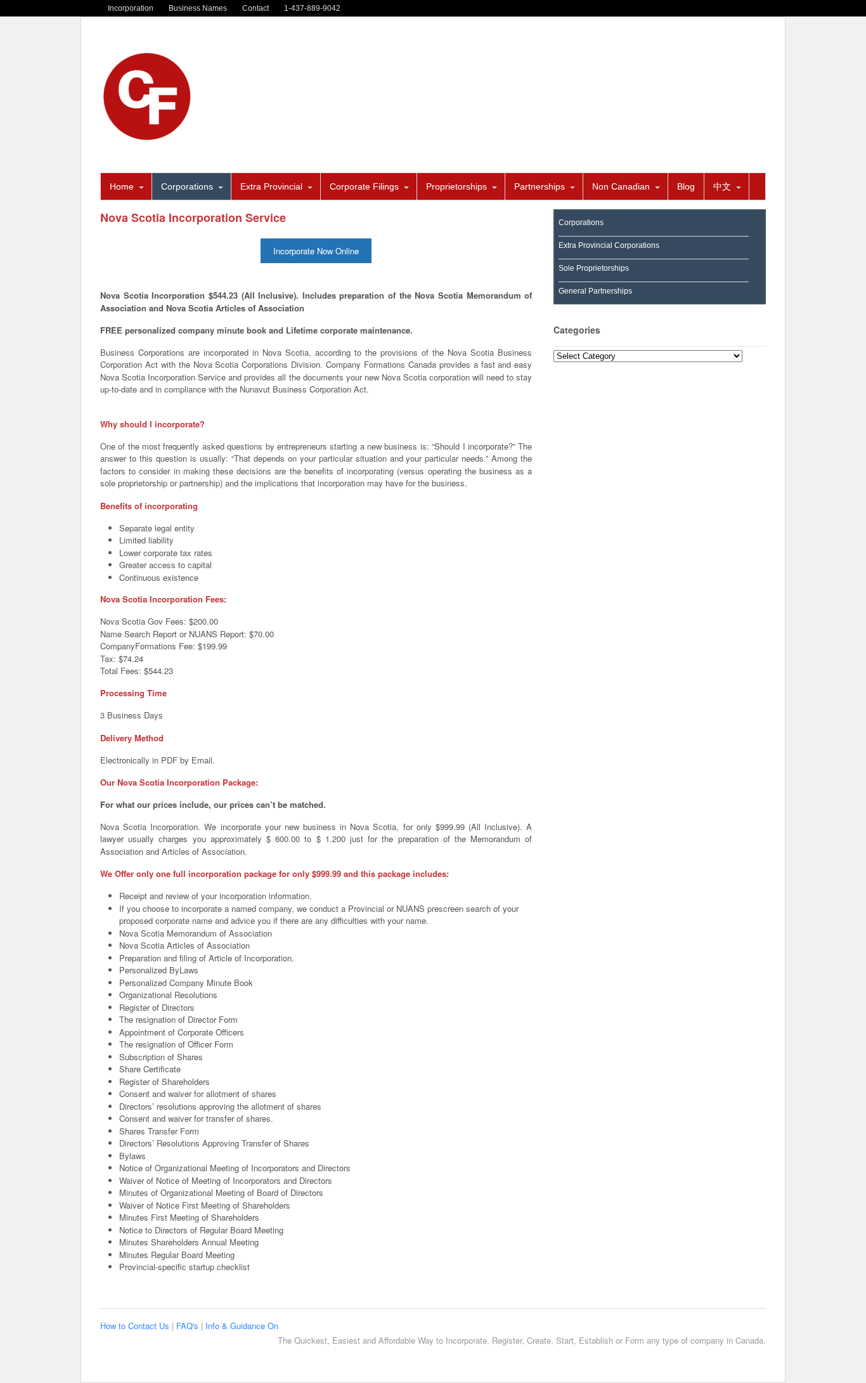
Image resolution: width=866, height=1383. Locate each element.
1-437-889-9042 (312, 8)
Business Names (198, 8)
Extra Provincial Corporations (609, 245)
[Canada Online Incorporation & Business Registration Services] (147, 137)
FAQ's (188, 1326)
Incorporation (130, 8)
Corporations (187, 186)
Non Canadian (621, 186)
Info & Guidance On (241, 1326)
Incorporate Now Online (316, 251)
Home (122, 186)
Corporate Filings (364, 186)
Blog (686, 186)
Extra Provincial (271, 186)
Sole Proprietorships (594, 268)
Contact (255, 8)
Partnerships (539, 186)
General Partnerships (595, 291)
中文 (722, 186)
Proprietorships (456, 186)
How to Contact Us (136, 1326)
